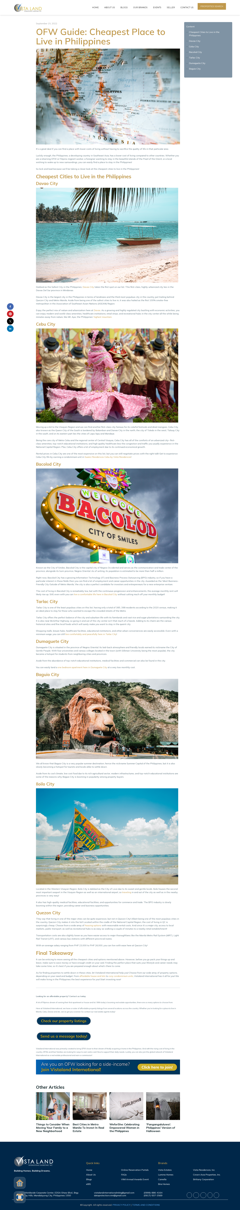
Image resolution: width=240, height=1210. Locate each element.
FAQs (124, 1174)
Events (157, 7)
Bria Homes (164, 1184)
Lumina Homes (165, 1174)
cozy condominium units (121, 976)
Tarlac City (194, 57)
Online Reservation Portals (135, 1170)
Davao (97, 310)
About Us (109, 7)
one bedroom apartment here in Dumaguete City (82, 667)
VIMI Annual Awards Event (135, 1179)
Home (95, 7)
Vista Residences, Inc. (204, 1170)
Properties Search (211, 6)
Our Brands (140, 7)
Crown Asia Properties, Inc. (207, 1174)
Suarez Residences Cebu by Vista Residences (108, 457)
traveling (126, 892)
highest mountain (103, 317)
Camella (162, 1179)
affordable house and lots (92, 976)
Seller (171, 7)
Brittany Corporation (203, 1179)
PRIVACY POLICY (121, 1204)
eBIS (88, 1184)
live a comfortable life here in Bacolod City (95, 594)
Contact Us (186, 7)
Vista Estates (165, 1170)
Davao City (88, 287)
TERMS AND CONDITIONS (146, 1204)
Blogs (124, 7)
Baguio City (195, 68)
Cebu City (194, 46)
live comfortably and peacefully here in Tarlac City (91, 634)
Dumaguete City (197, 63)
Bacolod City (195, 52)
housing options (93, 925)
